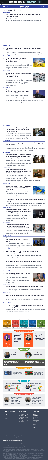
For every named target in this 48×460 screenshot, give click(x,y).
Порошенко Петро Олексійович (13, 383)
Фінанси (35, 427)
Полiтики (24, 381)
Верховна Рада (23, 415)
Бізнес (34, 414)
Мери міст (22, 421)
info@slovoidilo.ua (24, 443)
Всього (11, 389)
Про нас (7, 417)
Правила (7, 420)
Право (34, 424)
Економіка (36, 415)
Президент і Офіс (23, 414)
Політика (35, 422)
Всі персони (22, 422)
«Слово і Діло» (11, 435)
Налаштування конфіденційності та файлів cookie (12, 440)
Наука (34, 418)
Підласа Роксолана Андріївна (34, 383)
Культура (35, 417)
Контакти (7, 418)
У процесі (12, 385)
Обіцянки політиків (24, 394)
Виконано (12, 386)
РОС (44, 6)
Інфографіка (24, 368)
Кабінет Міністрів (23, 417)
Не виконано (12, 388)
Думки (24, 349)
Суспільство (36, 425)
